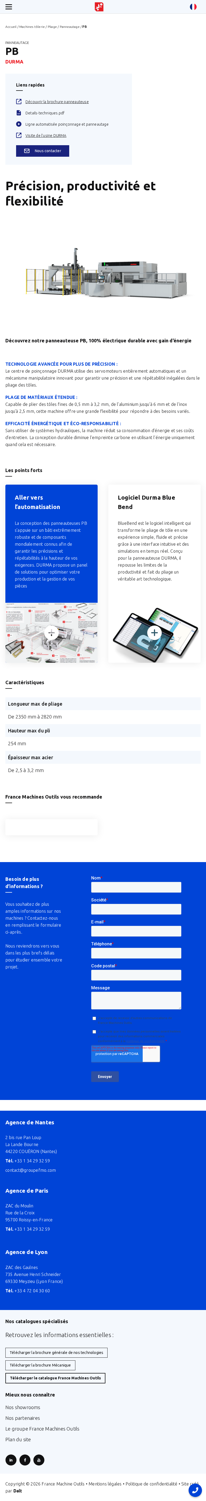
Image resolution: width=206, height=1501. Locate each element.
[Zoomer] (51, 633)
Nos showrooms (23, 1407)
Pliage (52, 26)
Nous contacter (48, 151)
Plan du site (18, 1439)
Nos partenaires (22, 1418)
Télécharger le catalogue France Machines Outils (55, 1378)
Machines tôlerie (32, 26)
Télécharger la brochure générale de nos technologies (56, 1352)
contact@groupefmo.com (30, 1170)
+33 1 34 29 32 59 (27, 1160)
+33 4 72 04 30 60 (27, 1290)
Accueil (10, 26)
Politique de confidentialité (152, 1483)
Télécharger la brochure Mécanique (40, 1365)
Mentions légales (105, 1483)
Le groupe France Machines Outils (42, 1428)
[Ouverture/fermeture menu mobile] (8, 6)
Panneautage (70, 26)
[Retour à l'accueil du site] (99, 7)
